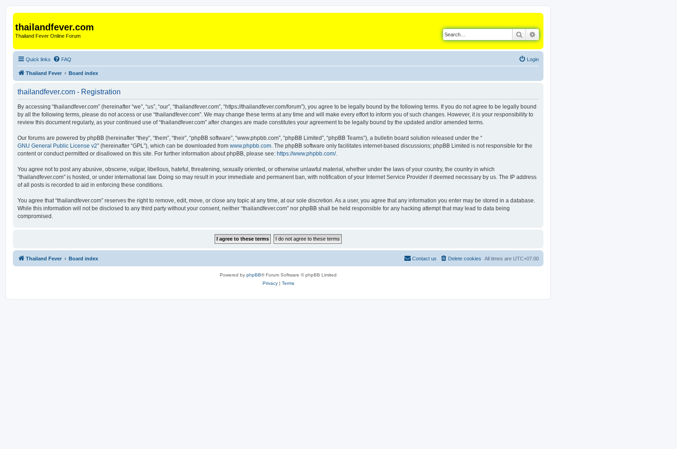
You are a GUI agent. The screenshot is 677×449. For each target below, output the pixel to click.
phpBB (253, 274)
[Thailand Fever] (20, 17)
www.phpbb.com (250, 146)
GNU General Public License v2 (57, 146)
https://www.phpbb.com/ (306, 153)
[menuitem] (62, 59)
